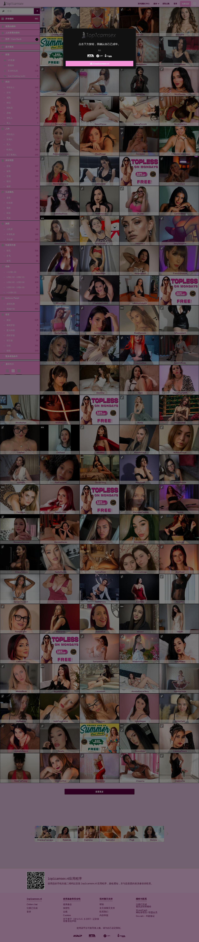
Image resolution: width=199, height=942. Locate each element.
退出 (99, 50)
